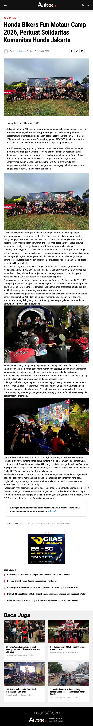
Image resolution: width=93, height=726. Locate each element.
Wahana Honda (46, 524)
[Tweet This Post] (76, 51)
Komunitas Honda (61, 524)
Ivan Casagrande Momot (14, 655)
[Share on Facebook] (72, 51)
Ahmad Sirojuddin (19, 51)
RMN (62, 721)
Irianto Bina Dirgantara (57, 697)
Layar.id (51, 719)
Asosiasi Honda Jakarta (29, 524)
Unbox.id (59, 719)
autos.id (52, 511)
